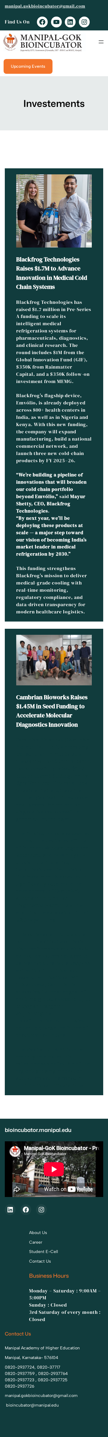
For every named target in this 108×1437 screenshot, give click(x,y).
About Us (38, 1232)
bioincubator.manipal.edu (38, 1130)
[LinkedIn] (70, 22)
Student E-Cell (43, 1251)
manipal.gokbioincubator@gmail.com (45, 6)
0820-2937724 (19, 1367)
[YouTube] (56, 22)
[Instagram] (84, 22)
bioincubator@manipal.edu (32, 1405)
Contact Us (40, 1261)
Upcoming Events (28, 66)
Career (35, 1242)
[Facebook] (42, 22)
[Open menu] (101, 41)
